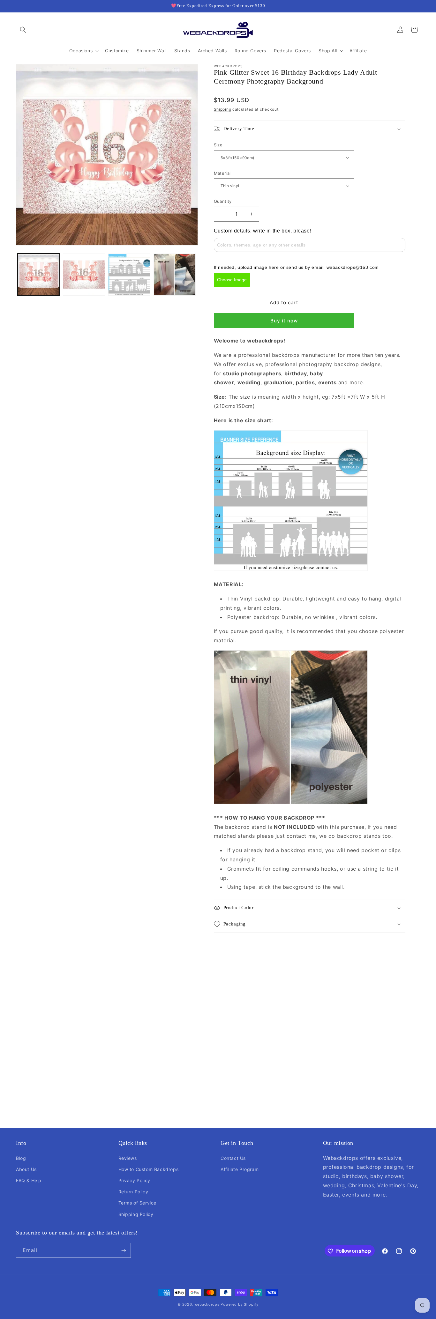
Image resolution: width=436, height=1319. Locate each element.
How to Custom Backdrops (148, 1169)
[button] (23, 30)
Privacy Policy (134, 1180)
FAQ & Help (28, 1180)
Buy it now (284, 321)
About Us (26, 1169)
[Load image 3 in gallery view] (129, 275)
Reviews (127, 1158)
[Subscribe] (124, 1250)
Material (222, 173)
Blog (21, 1158)
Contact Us (233, 1158)
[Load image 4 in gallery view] (175, 275)
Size (218, 144)
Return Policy (133, 1191)
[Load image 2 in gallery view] (84, 275)
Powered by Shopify (240, 1304)
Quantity (223, 201)
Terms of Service (137, 1202)
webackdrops (207, 1304)
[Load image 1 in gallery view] (39, 275)
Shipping (222, 109)
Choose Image (232, 279)
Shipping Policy (136, 1214)
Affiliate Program (240, 1169)
